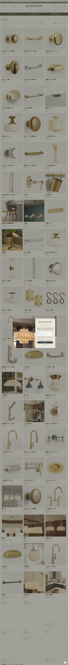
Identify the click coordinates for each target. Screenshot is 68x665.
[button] (65, 662)
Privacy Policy (42, 340)
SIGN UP (45, 342)
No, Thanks (45, 344)
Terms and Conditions (49, 340)
